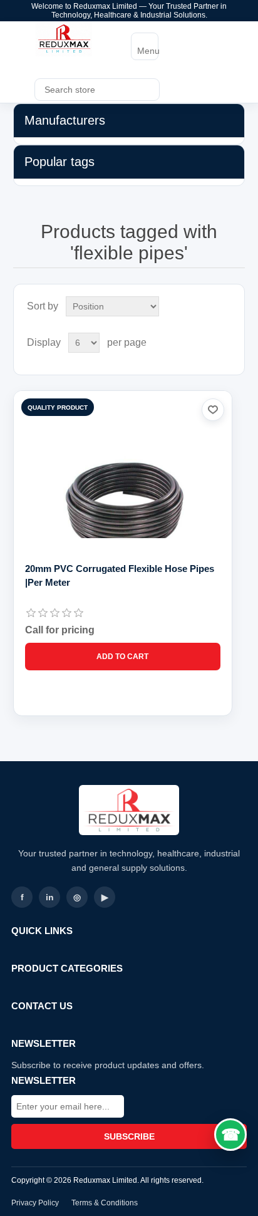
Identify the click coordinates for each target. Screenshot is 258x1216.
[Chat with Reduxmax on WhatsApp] (230, 1134)
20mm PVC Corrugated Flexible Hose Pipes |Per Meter (119, 575)
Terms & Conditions (104, 1202)
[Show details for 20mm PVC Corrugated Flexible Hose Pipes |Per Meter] (123, 500)
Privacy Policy (35, 1202)
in (50, 897)
